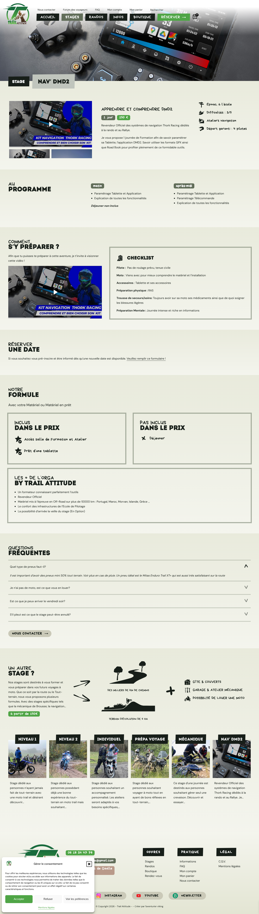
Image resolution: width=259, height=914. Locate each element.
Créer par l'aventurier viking (149, 906)
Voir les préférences (77, 898)
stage (18, 81)
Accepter (19, 898)
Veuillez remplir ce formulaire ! (146, 358)
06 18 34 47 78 (80, 853)
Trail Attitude (123, 906)
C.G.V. (222, 861)
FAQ (182, 866)
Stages (149, 861)
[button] (89, 864)
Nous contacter (27, 633)
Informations (188, 861)
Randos (150, 866)
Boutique (151, 871)
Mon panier (187, 876)
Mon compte (188, 871)
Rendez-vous (153, 876)
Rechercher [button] (156, 10)
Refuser (48, 898)
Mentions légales (46, 907)
